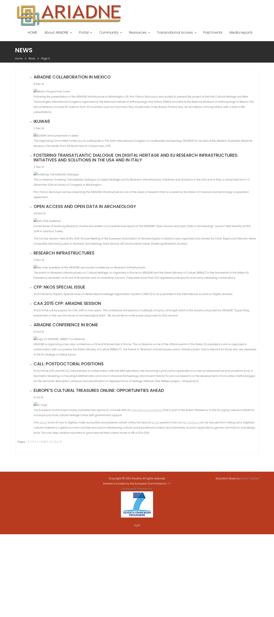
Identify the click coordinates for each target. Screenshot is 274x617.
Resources (137, 32)
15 (61, 442)
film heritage (191, 422)
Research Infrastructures (64, 253)
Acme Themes (249, 478)
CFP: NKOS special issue (59, 287)
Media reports (241, 32)
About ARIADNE (56, 32)
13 (55, 442)
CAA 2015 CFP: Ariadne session (67, 303)
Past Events (212, 32)
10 (47, 442)
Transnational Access (175, 32)
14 (58, 442)
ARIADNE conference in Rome (66, 325)
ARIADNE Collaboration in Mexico (72, 77)
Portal (84, 32)
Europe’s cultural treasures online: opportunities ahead (99, 390)
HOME (32, 32)
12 (52, 442)
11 (49, 442)
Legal (137, 525)
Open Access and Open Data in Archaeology (85, 206)
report (43, 422)
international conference (147, 410)
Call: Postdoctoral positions (69, 364)
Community (109, 32)
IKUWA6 (42, 121)
